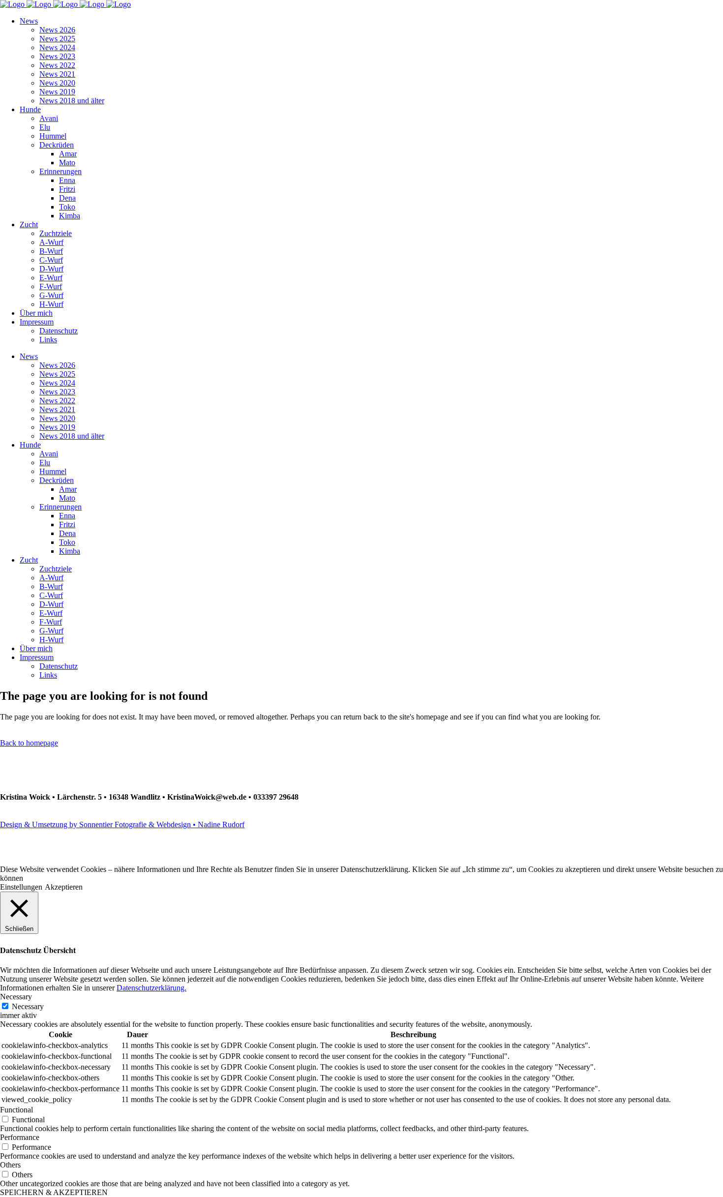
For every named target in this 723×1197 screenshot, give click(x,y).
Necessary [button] (16, 996)
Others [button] (10, 1165)
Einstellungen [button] (21, 887)
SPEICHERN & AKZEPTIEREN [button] (54, 1192)
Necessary (28, 1006)
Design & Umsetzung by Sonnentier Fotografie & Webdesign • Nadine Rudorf (122, 824)
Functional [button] (16, 1110)
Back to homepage (29, 743)
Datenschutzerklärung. (151, 988)
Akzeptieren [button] (64, 887)
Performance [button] (19, 1137)
